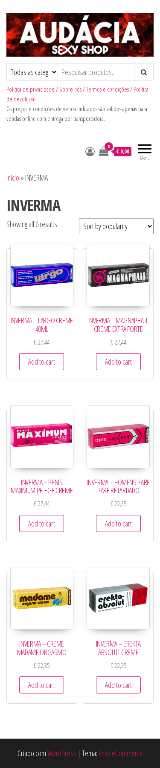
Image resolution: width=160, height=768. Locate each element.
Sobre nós (70, 89)
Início (12, 178)
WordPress (61, 753)
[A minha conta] (90, 151)
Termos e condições (107, 89)
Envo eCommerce (121, 753)
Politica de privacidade (30, 89)
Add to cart (41, 362)
